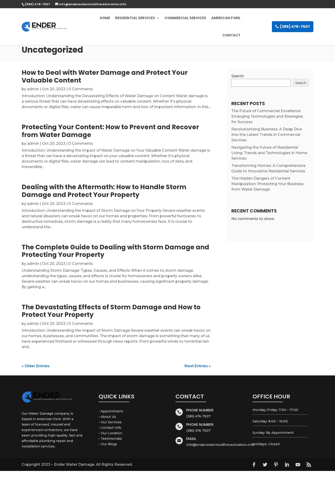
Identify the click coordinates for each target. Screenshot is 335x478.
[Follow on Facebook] (254, 464)
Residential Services (135, 18)
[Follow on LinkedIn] (286, 464)
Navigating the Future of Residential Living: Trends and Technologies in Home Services (269, 152)
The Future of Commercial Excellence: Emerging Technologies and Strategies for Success (267, 116)
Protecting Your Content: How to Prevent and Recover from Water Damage (110, 131)
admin (33, 89)
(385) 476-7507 (295, 26)
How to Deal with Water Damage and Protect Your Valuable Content (105, 76)
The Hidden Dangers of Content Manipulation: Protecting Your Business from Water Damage (267, 183)
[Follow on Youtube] (297, 464)
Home (105, 18)
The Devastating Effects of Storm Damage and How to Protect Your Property (111, 311)
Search (237, 76)
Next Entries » (198, 366)
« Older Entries (35, 366)
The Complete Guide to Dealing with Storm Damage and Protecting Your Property (115, 251)
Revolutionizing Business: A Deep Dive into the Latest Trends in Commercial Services (266, 134)
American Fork (225, 18)
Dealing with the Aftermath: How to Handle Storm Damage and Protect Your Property (104, 191)
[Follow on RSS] (308, 464)
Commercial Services (185, 18)
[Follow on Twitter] (265, 464)
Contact (231, 35)
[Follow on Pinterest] (276, 464)
